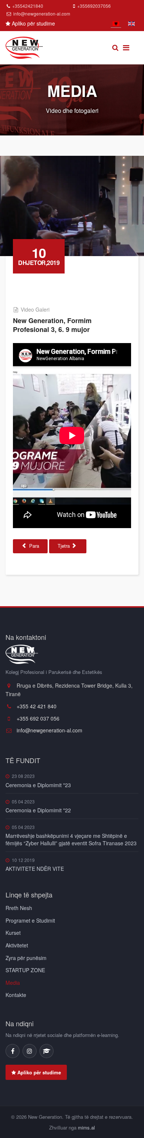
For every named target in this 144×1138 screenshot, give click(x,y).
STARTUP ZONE (25, 970)
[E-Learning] (47, 1051)
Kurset (13, 932)
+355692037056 (94, 6)
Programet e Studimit (30, 920)
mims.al (86, 1127)
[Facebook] (13, 1051)
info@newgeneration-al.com (41, 13)
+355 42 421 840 (35, 706)
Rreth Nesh (19, 908)
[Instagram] (30, 1051)
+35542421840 (27, 6)
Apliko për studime (32, 23)
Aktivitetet (17, 945)
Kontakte (16, 994)
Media (13, 982)
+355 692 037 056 (37, 718)
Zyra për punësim (26, 957)
